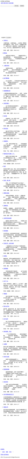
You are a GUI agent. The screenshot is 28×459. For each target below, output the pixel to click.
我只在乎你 (6, 306)
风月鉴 (5, 116)
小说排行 (3, 37)
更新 (4, 3)
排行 (7, 3)
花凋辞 (5, 344)
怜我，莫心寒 (6, 180)
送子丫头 (5, 281)
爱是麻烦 (5, 230)
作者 (10, 3)
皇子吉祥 (5, 319)
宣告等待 (5, 381)
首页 (2, 3)
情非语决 (5, 128)
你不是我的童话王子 (8, 394)
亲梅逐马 (5, 141)
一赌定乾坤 (6, 65)
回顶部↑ (3, 449)
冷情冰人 (5, 40)
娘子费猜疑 (6, 78)
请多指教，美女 (7, 331)
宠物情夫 (5, 205)
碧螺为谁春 (6, 193)
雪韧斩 (5, 293)
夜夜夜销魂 (6, 369)
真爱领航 (5, 268)
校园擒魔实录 (6, 90)
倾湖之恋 (5, 407)
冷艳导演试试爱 (7, 218)
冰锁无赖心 (6, 103)
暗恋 (4, 166)
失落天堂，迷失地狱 (8, 243)
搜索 (12, 3)
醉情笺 (5, 53)
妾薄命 (5, 256)
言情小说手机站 (5, 454)
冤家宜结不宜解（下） (9, 153)
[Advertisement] (14, 22)
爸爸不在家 (6, 356)
